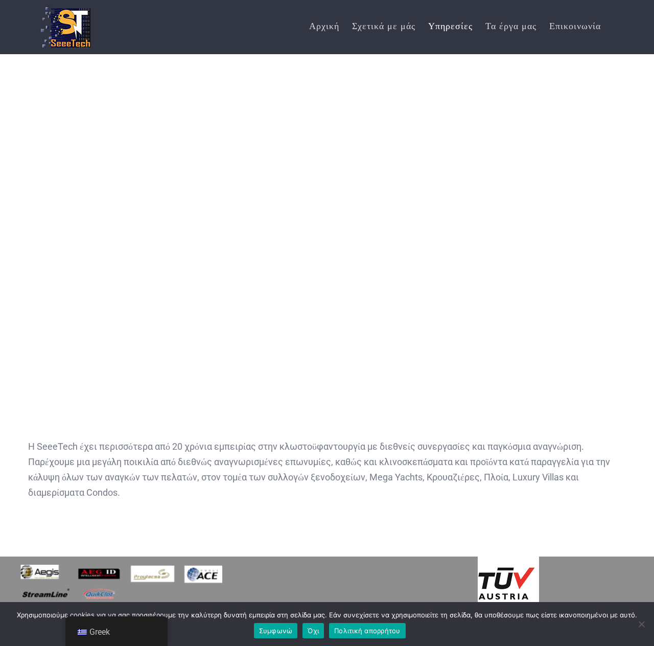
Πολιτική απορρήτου (367, 631)
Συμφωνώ (276, 631)
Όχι (313, 631)
